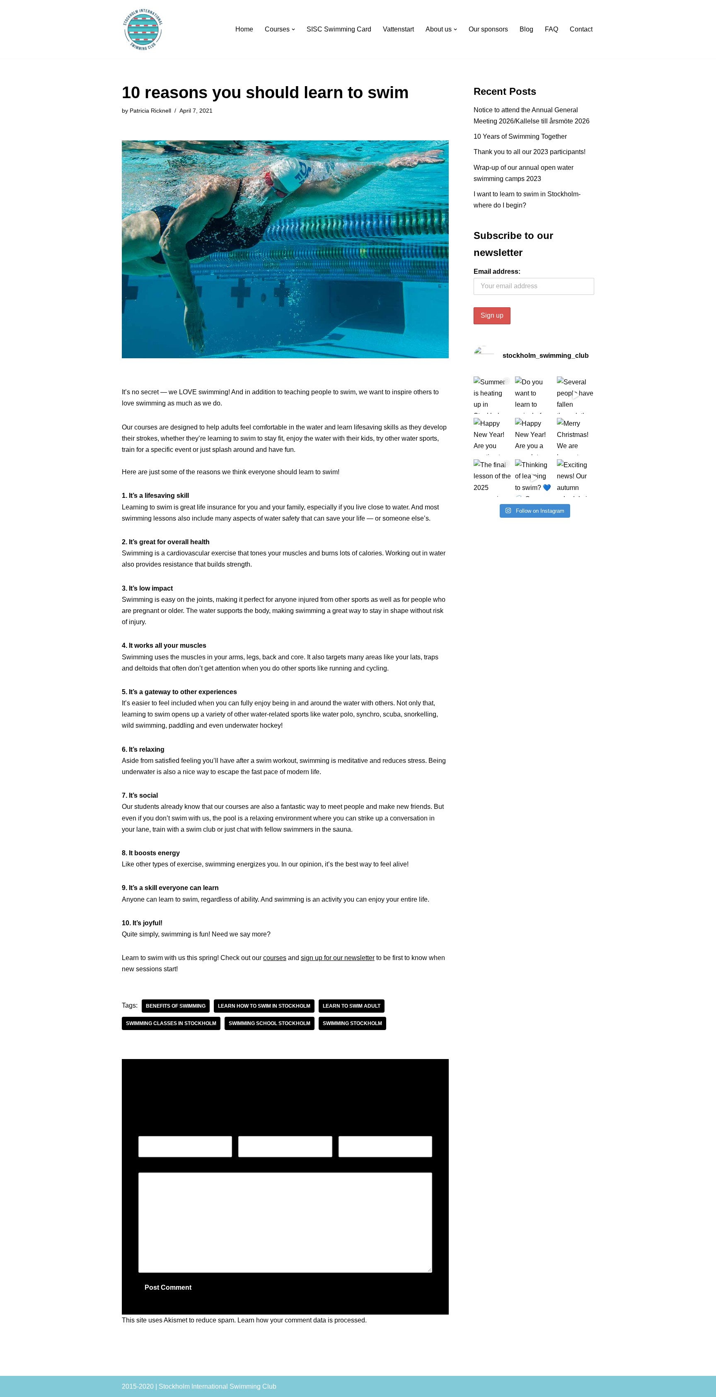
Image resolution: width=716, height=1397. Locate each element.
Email (248, 1130)
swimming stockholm (352, 1023)
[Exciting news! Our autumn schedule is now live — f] (575, 478)
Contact (581, 29)
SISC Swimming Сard (339, 29)
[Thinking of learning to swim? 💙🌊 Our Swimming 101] (533, 478)
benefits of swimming (176, 1006)
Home (244, 29)
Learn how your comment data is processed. (302, 1320)
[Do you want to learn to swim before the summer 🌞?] (533, 395)
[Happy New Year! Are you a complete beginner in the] (533, 436)
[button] (293, 29)
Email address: (497, 271)
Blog (526, 29)
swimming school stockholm (269, 1023)
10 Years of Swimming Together (520, 136)
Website (351, 1130)
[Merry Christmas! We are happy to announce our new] (575, 436)
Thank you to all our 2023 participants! (529, 151)
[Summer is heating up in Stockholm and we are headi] (492, 395)
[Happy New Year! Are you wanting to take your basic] (492, 436)
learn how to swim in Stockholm (264, 1006)
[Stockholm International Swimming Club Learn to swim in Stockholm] (143, 29)
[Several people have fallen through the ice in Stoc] (575, 395)
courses (274, 957)
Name (149, 1130)
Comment (154, 1166)
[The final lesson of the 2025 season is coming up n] (492, 478)
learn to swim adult (351, 1006)
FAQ (551, 29)
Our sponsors (488, 29)
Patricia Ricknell (150, 110)
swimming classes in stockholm (171, 1023)
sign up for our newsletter (338, 957)
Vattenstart (398, 29)
